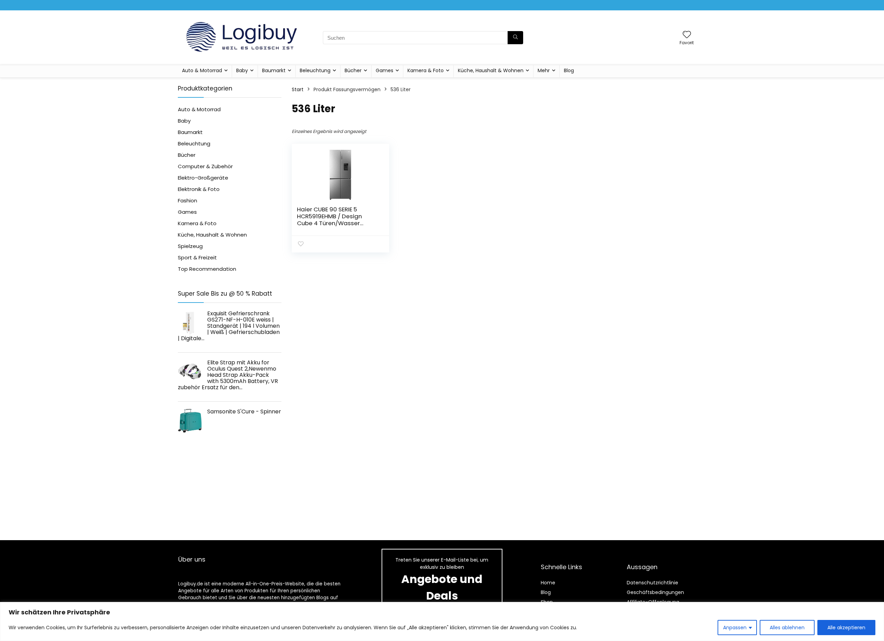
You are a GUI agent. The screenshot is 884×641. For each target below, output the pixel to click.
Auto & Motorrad (202, 70)
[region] (442, 621)
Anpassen (735, 627)
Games (384, 70)
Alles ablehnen (787, 627)
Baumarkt (274, 70)
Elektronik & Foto (199, 189)
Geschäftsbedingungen (655, 592)
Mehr (544, 70)
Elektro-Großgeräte (203, 177)
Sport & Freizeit (197, 257)
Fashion (187, 200)
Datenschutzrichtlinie (652, 582)
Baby (242, 70)
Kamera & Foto (425, 70)
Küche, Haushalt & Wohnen (490, 70)
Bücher (353, 70)
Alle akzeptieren (846, 627)
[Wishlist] (687, 35)
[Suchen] (515, 37)
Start (298, 89)
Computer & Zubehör (205, 166)
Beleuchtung (315, 70)
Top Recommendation (207, 268)
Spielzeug (190, 246)
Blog (569, 70)
